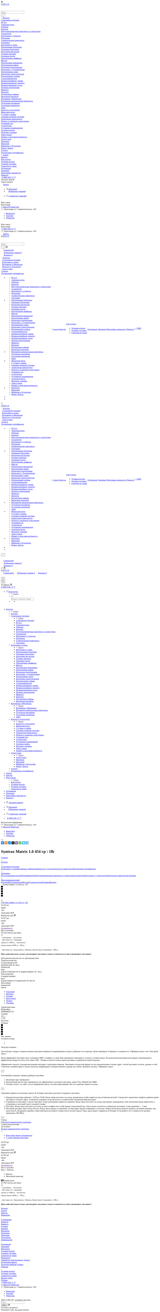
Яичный (26, 882)
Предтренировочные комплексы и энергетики (54, 876)
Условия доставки (8, 1253)
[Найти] (3, 15)
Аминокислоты (13, 876)
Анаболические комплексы (115, 876)
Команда (4, 1224)
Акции (4, 1211)
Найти (4, 1305)
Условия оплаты (8, 1251)
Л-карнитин (79, 876)
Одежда (70, 869)
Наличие (10, 994)
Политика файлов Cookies (12, 1264)
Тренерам (5, 1246)
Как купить (16, 782)
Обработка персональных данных (15, 1260)
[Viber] (16, 842)
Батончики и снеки (24, 650)
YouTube (9, 216)
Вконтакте (10, 213)
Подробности (6, 928)
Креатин (31, 876)
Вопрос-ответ (7, 1278)
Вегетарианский (15, 882)
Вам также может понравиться (19, 1135)
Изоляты (4, 882)
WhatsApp (10, 218)
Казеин (53, 882)
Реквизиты (5, 1258)
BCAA (4, 876)
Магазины (5, 1249)
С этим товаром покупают (17, 1138)
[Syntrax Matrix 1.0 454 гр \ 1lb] (14, 902)
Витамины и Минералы (26, 708)
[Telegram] (27, 842)
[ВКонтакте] (2, 842)
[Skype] (23, 842)
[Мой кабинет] (2, 558)
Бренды (4, 1213)
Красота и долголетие (25, 724)
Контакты (5, 1231)
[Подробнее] (1, 1131)
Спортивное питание (25, 620)
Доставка (10, 1003)
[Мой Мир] (9, 842)
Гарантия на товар (9, 1255)
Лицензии (5, 1235)
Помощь (4, 1267)
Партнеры (5, 1233)
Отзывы (9, 996)
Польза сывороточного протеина (15, 1129)
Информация (6, 1240)
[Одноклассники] (6, 842)
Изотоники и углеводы (94, 876)
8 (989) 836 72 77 (9, 177)
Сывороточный (36, 882)
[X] (13, 842)
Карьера (4, 1229)
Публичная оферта (9, 1262)
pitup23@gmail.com (11, 207)
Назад (16, 594)
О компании (6, 1220)
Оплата (9, 1001)
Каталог (14, 614)
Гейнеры (23, 876)
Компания (5, 1215)
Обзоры (4, 1280)
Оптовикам (6, 1244)
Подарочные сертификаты (84, 869)
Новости (4, 1222)
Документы (6, 1238)
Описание (10, 992)
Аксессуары (21, 757)
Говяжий (46, 882)
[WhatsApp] (20, 842)
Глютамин (131, 876)
